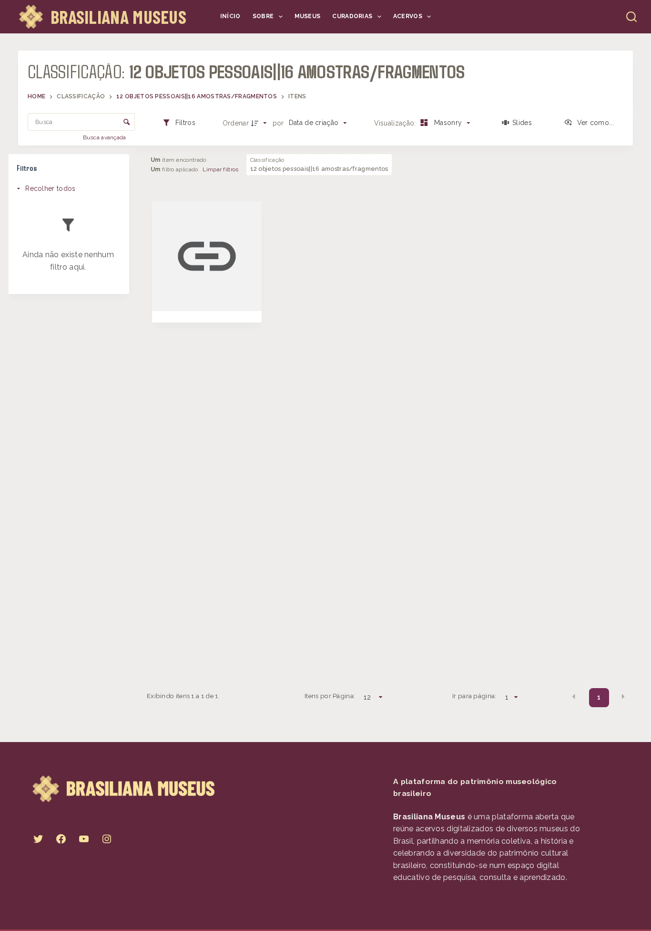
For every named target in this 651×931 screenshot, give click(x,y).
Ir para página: (474, 696)
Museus (308, 16)
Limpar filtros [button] (220, 169)
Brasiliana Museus (118, 17)
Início (230, 16)
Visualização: (396, 123)
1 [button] (598, 697)
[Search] (631, 16)
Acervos (407, 16)
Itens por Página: (330, 696)
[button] (574, 696)
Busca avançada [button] (105, 137)
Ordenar (236, 123)
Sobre (263, 16)
